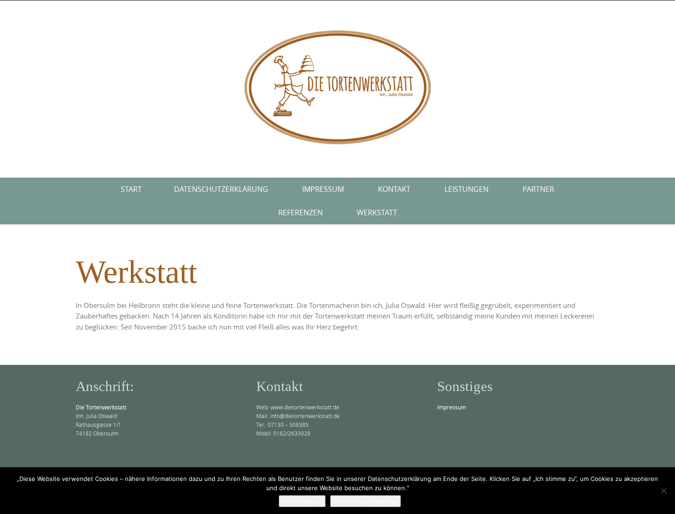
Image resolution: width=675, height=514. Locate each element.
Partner (538, 189)
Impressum (323, 189)
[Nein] (663, 490)
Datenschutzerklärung (221, 189)
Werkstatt (377, 212)
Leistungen (466, 189)
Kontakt (394, 189)
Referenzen (300, 212)
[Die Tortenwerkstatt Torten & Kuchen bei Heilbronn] (337, 87)
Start (131, 189)
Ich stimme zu (302, 501)
